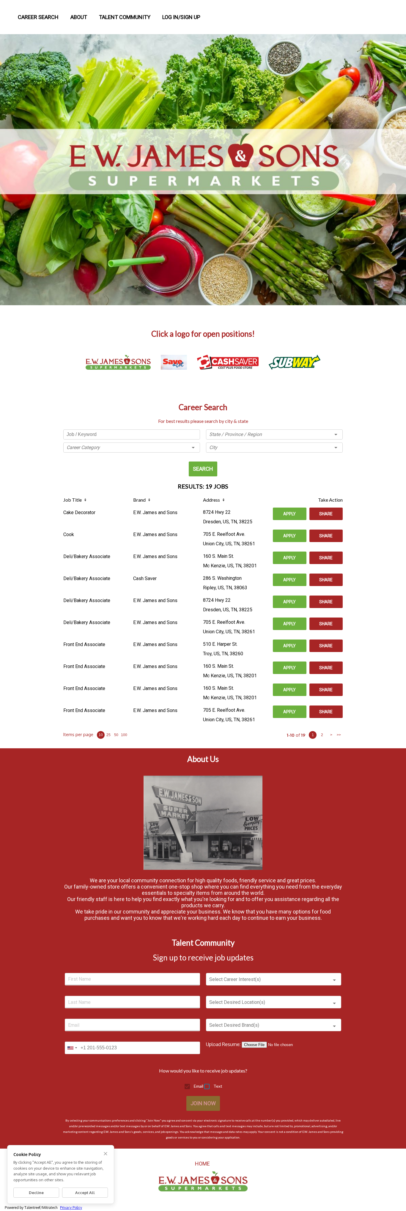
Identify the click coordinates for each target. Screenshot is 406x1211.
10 (101, 735)
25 (108, 735)
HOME (202, 1163)
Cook (68, 534)
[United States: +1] (72, 1048)
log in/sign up (181, 17)
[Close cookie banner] (105, 1153)
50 (116, 735)
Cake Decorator (79, 512)
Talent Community (124, 17)
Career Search (38, 17)
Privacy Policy (71, 1207)
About (78, 17)
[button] (132, 447)
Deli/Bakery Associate (86, 556)
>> (339, 735)
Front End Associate (84, 644)
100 (124, 735)
